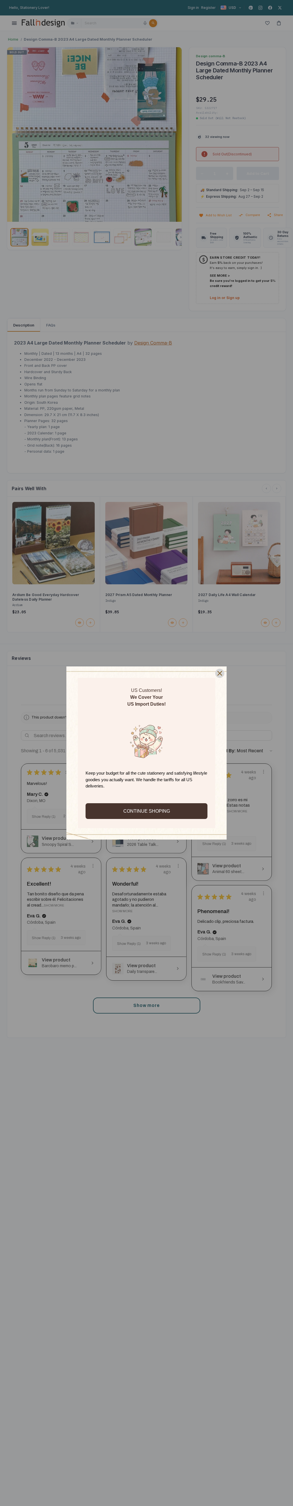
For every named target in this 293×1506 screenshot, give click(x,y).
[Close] (220, 673)
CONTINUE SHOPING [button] (146, 811)
